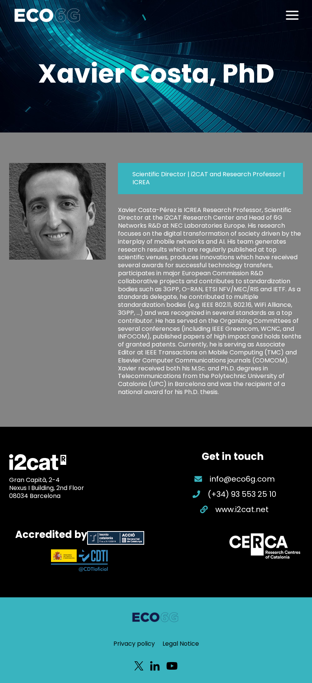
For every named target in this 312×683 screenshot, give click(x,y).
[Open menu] (292, 15)
